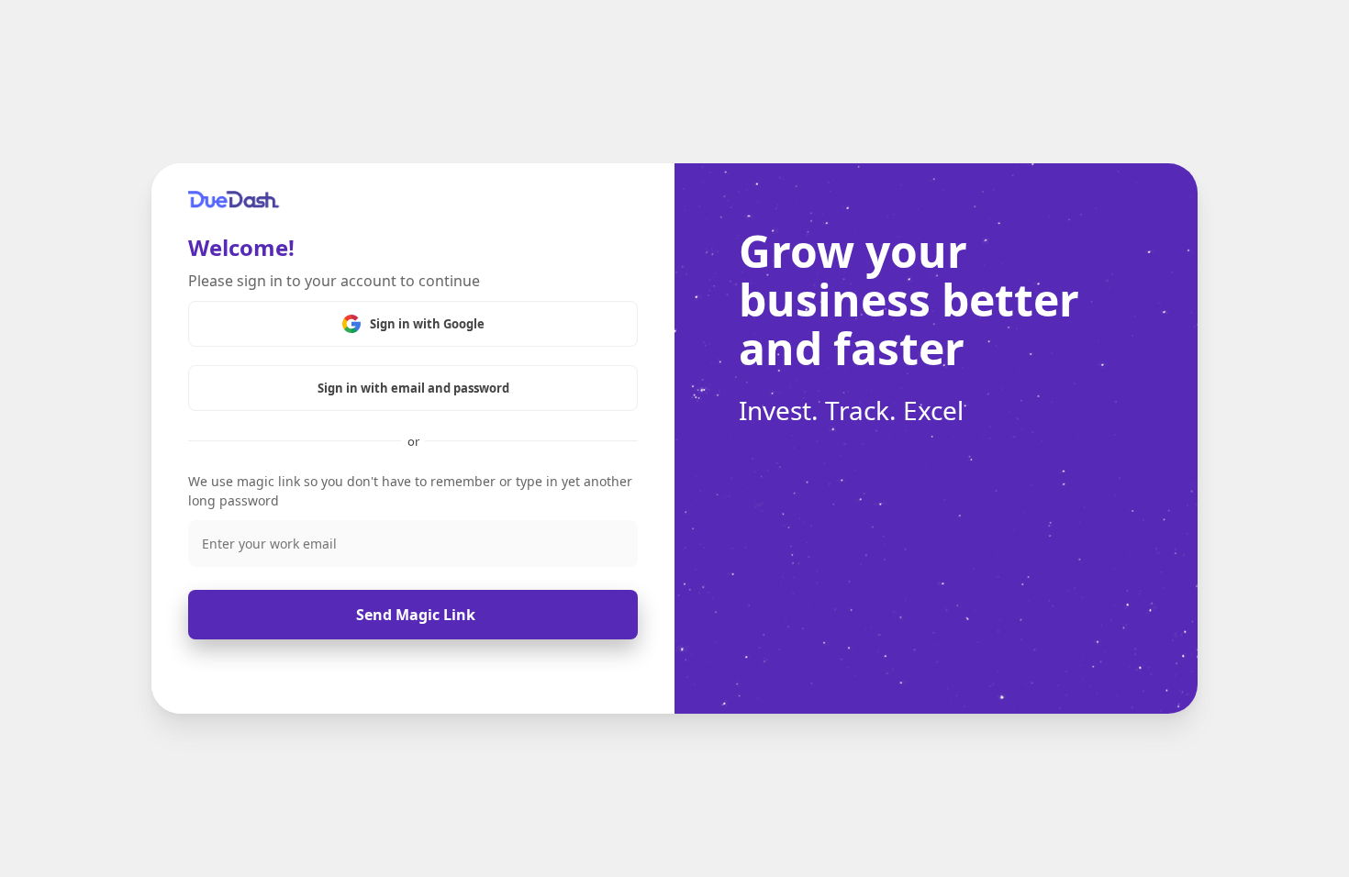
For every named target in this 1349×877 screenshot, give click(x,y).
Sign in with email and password (413, 388)
